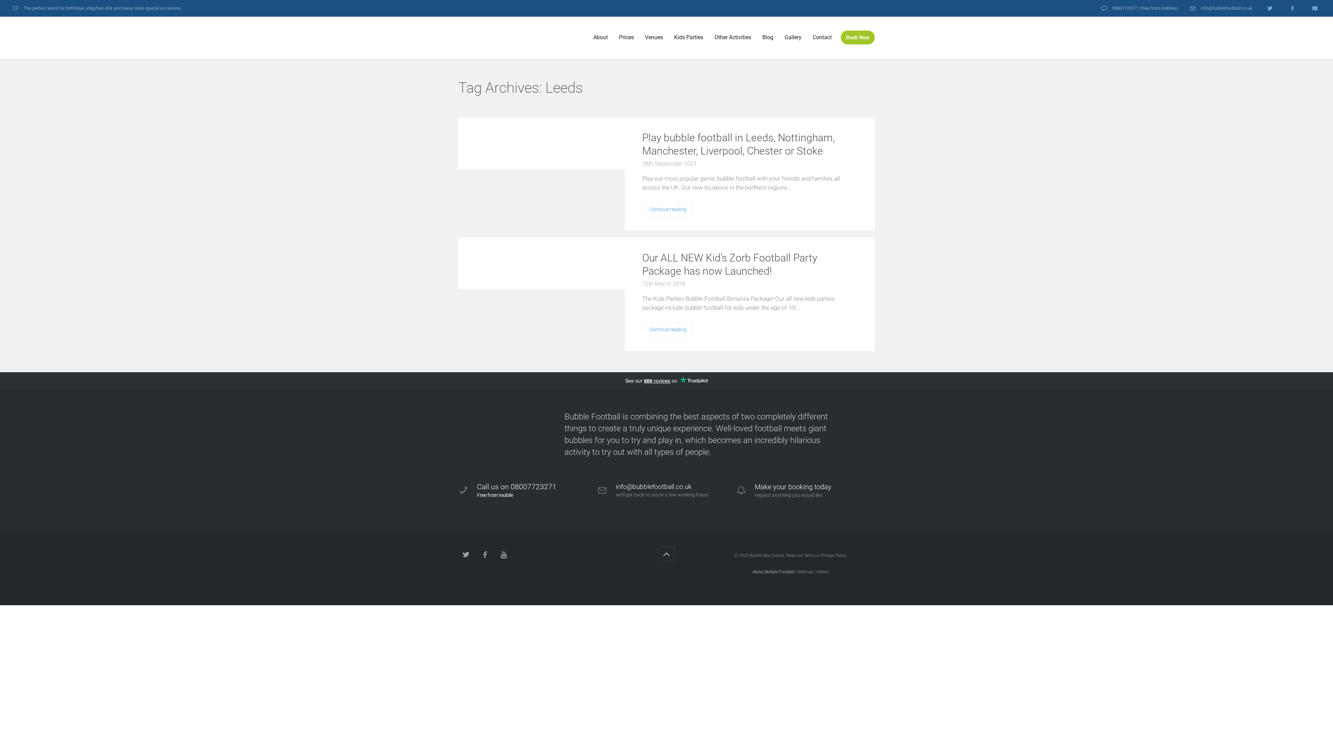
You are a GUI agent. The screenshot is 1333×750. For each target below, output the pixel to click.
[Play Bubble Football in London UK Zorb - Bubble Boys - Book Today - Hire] (510, 37)
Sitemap (805, 571)
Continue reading (667, 209)
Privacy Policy (834, 555)
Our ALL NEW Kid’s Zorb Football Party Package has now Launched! (729, 264)
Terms (809, 555)
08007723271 (1125, 8)
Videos (822, 571)
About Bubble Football (774, 571)
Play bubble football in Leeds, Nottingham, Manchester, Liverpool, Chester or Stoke (738, 144)
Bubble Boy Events (767, 555)
